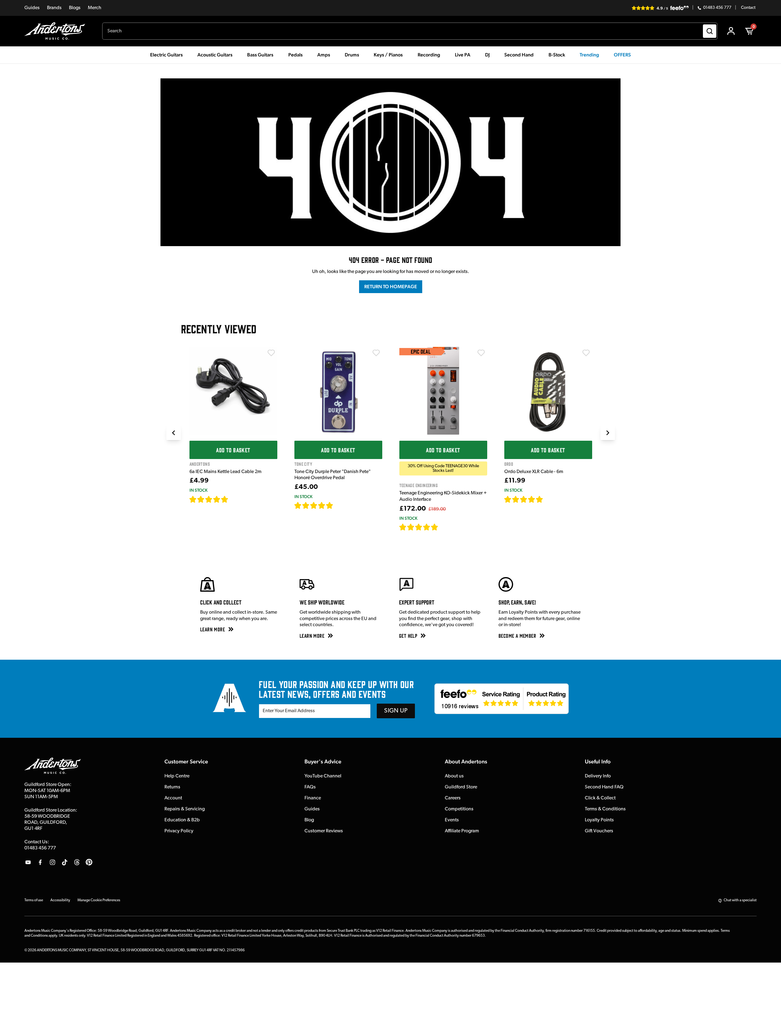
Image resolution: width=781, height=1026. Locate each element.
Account (173, 798)
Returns (172, 787)
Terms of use (33, 900)
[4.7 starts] (209, 499)
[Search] (709, 31)
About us (454, 776)
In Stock (198, 490)
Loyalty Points (599, 820)
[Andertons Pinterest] (89, 862)
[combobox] (410, 31)
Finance (312, 798)
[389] (340, 505)
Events (452, 820)
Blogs (75, 7)
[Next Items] (607, 432)
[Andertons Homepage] (57, 31)
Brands (54, 7)
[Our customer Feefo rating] (501, 698)
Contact (748, 8)
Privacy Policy (178, 831)
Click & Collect (600, 798)
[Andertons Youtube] (28, 862)
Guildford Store (461, 787)
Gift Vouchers (599, 831)
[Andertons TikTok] (64, 862)
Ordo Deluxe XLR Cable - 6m (533, 471)
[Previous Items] (173, 432)
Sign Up (396, 711)
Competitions (459, 809)
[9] (442, 527)
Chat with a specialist (740, 900)
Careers (453, 798)
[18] (548, 499)
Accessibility (60, 900)
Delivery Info (598, 776)
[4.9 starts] (418, 527)
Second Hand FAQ (604, 787)
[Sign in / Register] (731, 31)
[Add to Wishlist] (271, 353)
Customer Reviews (323, 831)
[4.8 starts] (313, 505)
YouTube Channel (322, 776)
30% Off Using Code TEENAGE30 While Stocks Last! (443, 468)
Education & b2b (182, 820)
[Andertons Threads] (77, 862)
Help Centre (176, 776)
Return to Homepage (390, 286)
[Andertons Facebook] (40, 862)
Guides (32, 7)
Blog (309, 820)
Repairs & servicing (184, 809)
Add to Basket (233, 450)
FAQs (310, 787)
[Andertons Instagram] (52, 862)
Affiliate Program (462, 831)
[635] (235, 499)
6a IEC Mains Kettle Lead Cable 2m (225, 471)
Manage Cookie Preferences (98, 900)
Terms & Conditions (605, 809)
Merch (94, 7)
